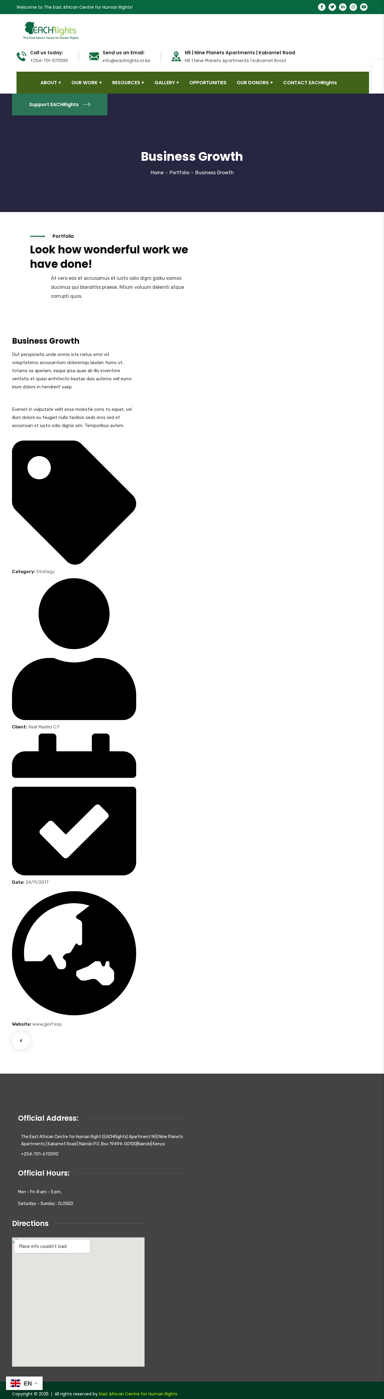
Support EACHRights (54, 104)
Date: (18, 882)
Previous (21, 1041)
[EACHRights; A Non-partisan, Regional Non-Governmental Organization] (49, 30)
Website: (21, 1024)
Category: (23, 571)
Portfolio (179, 172)
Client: (19, 727)
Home (157, 172)
